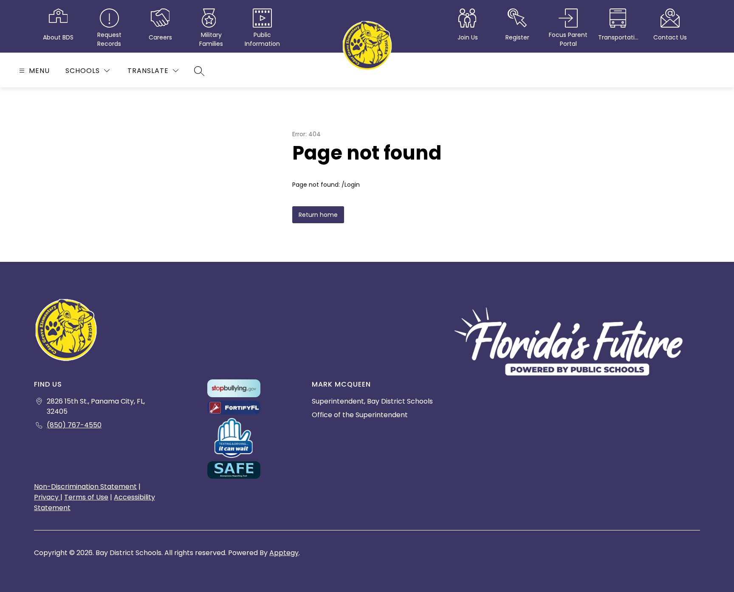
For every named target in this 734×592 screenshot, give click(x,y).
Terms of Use (86, 497)
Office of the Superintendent (360, 415)
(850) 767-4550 (74, 425)
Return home (318, 214)
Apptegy (284, 553)
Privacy (47, 497)
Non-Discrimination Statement (85, 486)
